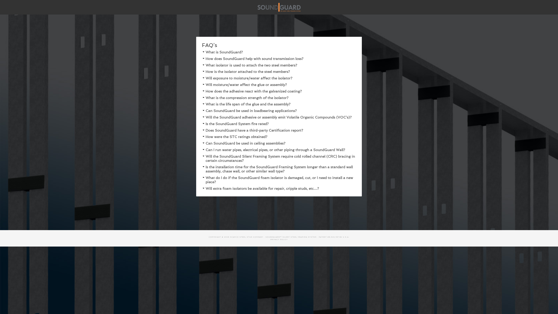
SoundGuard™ (279, 7)
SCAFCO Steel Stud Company (246, 237)
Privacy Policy (279, 239)
